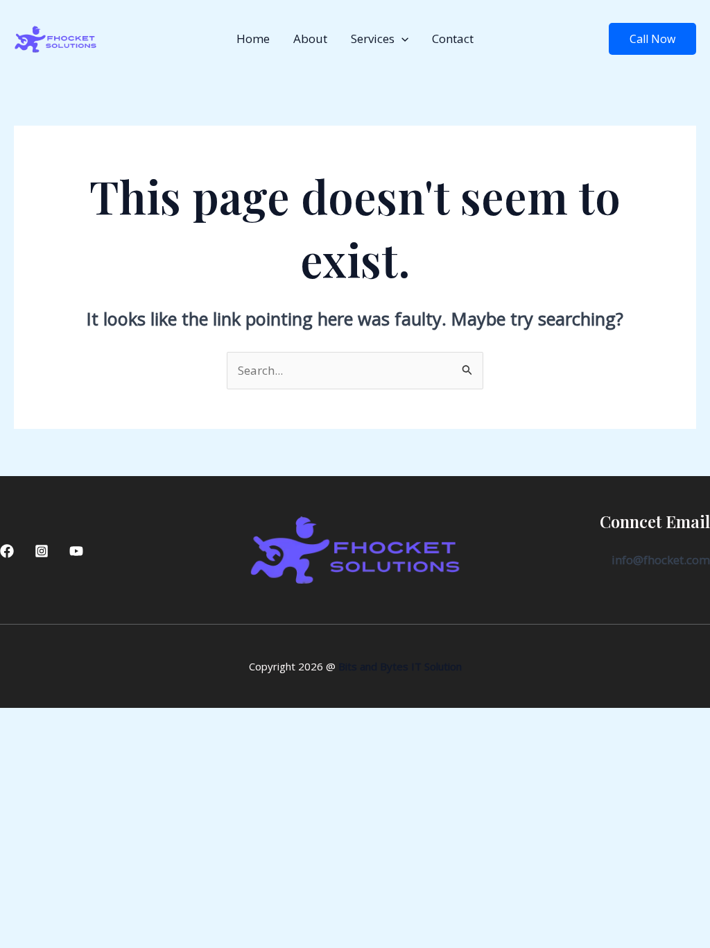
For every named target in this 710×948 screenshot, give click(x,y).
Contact (453, 38)
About (310, 38)
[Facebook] (7, 551)
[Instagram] (42, 551)
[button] (401, 39)
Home (253, 38)
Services (373, 38)
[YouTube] (76, 551)
